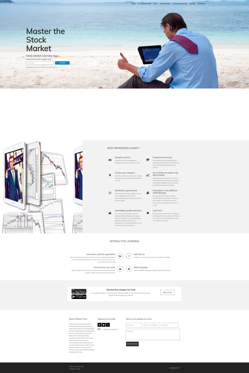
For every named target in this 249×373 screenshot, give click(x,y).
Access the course (180, 4)
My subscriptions (144, 4)
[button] (167, 292)
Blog (155, 4)
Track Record (165, 4)
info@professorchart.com (110, 329)
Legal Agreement (174, 368)
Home (133, 4)
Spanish (202, 4)
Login (193, 4)
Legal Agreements (53, 67)
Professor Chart (79, 366)
